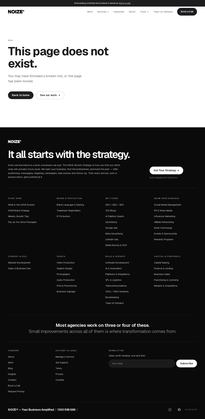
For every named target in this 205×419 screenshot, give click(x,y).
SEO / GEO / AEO (114, 204)
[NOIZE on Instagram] (169, 409)
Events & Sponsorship (165, 233)
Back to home (20, 95)
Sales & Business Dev (19, 268)
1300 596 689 (66, 409)
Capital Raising (161, 262)
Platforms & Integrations (117, 274)
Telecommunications (116, 285)
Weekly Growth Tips (18, 216)
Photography (63, 274)
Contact (12, 379)
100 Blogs (110, 210)
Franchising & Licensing (166, 280)
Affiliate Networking (164, 222)
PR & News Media (163, 210)
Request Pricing (16, 391)
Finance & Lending (163, 268)
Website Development (19, 262)
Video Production (66, 262)
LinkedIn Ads (111, 239)
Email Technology (163, 227)
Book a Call (187, 11)
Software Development (117, 262)
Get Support (62, 362)
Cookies (60, 379)
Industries (119, 11)
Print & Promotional (67, 285)
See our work (48, 95)
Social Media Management (167, 204)
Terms (59, 368)
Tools (143, 11)
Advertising (111, 222)
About (132, 11)
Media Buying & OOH (116, 245)
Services (101, 11)
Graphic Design (64, 268)
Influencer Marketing (164, 216)
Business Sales (162, 274)
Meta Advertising (114, 233)
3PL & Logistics (113, 280)
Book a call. (125, 3)
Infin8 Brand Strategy (19, 210)
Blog (10, 368)
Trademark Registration (69, 210)
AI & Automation (113, 268)
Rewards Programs (163, 239)
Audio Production (66, 280)
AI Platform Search (114, 216)
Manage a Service (65, 356)
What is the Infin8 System (21, 204)
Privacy (59, 374)
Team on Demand (163, 11)
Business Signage (66, 291)
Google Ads (111, 227)
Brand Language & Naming (70, 204)
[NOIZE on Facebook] (179, 409)
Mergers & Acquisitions (166, 285)
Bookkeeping (112, 297)
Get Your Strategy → (166, 170)
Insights (12, 374)
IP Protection (63, 216)
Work (90, 11)
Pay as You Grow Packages (22, 222)
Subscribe (186, 363)
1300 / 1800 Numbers (117, 291)
